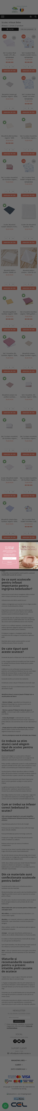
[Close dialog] (37, 543)
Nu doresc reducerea (9, 564)
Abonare (9, 562)
